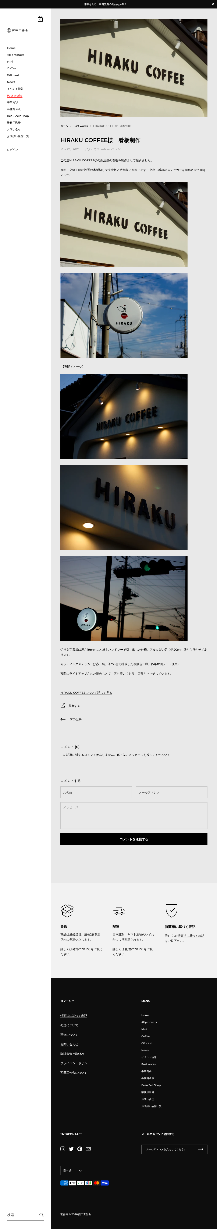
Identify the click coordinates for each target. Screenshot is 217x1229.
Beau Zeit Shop (151, 1085)
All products (149, 1022)
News (145, 1050)
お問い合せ (147, 1099)
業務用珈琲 (147, 1092)
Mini (144, 1029)
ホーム (64, 125)
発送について (81, 949)
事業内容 (146, 1071)
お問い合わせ (69, 1044)
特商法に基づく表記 (191, 936)
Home (145, 1015)
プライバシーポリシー (75, 1063)
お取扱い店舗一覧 (151, 1106)
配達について (134, 949)
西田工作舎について (73, 1073)
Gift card (146, 1043)
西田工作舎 (84, 1214)
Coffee (145, 1036)
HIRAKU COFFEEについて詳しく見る (86, 693)
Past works (81, 125)
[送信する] (41, 1215)
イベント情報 (149, 1057)
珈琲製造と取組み (72, 1054)
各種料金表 (147, 1078)
